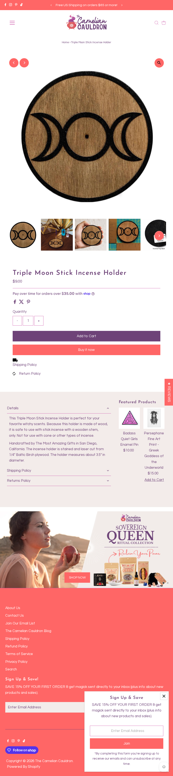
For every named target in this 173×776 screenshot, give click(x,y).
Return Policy (30, 374)
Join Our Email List (20, 623)
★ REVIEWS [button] (169, 392)
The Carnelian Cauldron (54, 761)
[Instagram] (10, 5)
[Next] (121, 5)
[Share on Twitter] (22, 303)
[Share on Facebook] (15, 303)
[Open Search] (156, 23)
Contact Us (14, 616)
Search (11, 669)
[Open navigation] (26, 22)
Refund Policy (16, 646)
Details (13, 408)
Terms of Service (19, 654)
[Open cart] (164, 23)
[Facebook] (5, 5)
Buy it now (86, 350)
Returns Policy (18, 481)
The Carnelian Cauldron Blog (28, 631)
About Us (12, 608)
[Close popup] (164, 696)
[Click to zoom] (159, 63)
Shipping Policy (25, 365)
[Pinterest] (16, 5)
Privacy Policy (16, 662)
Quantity (20, 312)
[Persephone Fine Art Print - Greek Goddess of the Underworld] (154, 418)
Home (65, 42)
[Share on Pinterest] (28, 303)
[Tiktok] (21, 5)
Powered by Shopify (23, 767)
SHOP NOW (77, 577)
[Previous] (51, 5)
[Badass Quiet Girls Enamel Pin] (129, 418)
